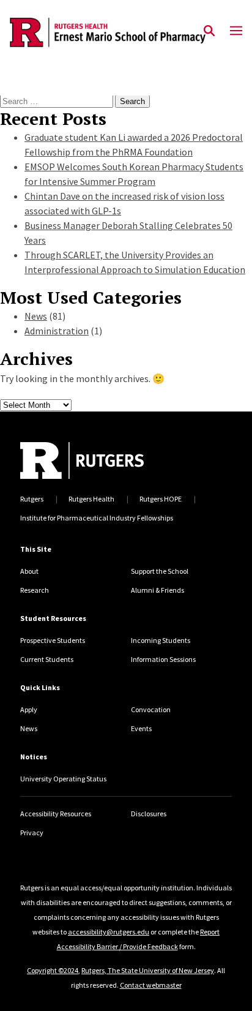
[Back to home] (99, 460)
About (29, 571)
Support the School (159, 571)
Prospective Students (52, 640)
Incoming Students (160, 640)
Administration (56, 331)
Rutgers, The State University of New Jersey (147, 970)
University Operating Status (63, 778)
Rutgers (31, 498)
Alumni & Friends (157, 590)
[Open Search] (209, 31)
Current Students (46, 659)
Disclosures (148, 813)
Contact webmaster (151, 985)
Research (34, 590)
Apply (28, 709)
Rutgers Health (91, 498)
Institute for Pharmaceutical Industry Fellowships (96, 517)
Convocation (151, 709)
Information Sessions (163, 659)
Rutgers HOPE (160, 498)
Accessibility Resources (55, 813)
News (35, 316)
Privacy (31, 832)
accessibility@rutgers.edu (108, 931)
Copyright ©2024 (52, 970)
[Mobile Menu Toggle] (236, 31)
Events (141, 728)
